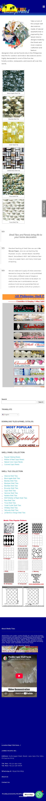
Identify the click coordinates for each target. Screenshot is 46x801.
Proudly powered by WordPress (13, 794)
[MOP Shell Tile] (13, 132)
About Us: (5, 777)
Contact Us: (6, 782)
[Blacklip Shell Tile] (13, 106)
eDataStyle (23, 796)
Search (4, 399)
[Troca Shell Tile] (13, 210)
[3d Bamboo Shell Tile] (13, 158)
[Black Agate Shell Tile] (13, 81)
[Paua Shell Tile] (13, 184)
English (6, 414)
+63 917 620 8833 (18, 771)
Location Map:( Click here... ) (11, 745)
